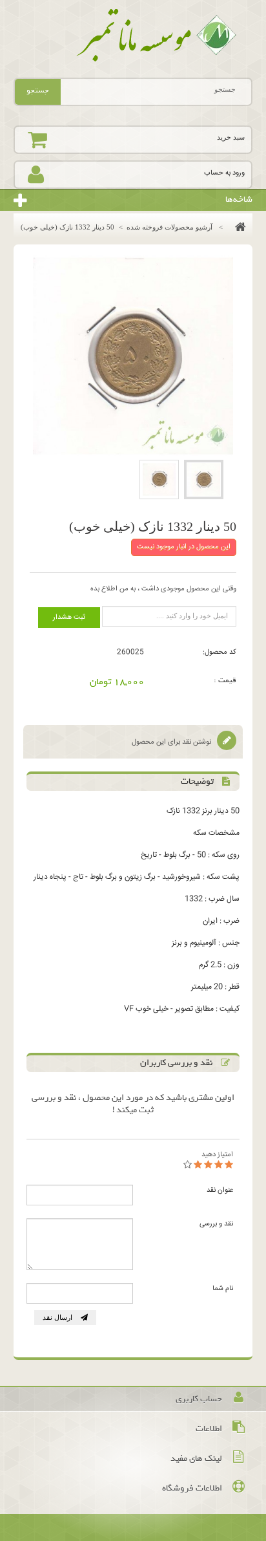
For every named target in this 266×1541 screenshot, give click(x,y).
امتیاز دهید (217, 1154)
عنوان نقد (220, 1190)
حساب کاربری (199, 1399)
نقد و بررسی (216, 1223)
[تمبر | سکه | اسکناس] (133, 35)
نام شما (222, 1288)
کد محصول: (219, 652)
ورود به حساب (224, 172)
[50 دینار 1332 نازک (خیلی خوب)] (204, 479)
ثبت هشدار (69, 617)
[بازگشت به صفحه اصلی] (237, 227)
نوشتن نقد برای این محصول (172, 742)
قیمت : (225, 680)
